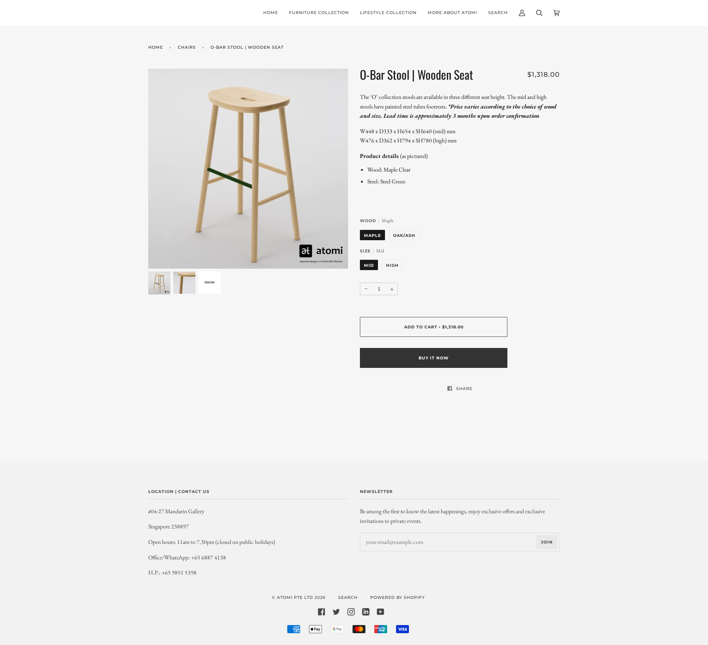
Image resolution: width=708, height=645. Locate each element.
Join (547, 542)
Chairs (187, 47)
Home (155, 47)
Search (348, 597)
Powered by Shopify (397, 597)
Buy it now (434, 358)
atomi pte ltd (295, 597)
